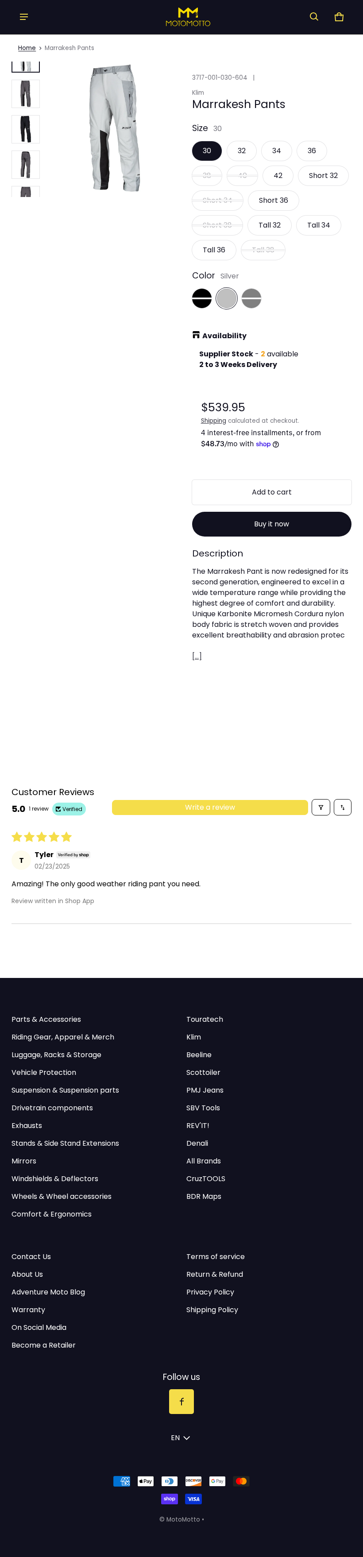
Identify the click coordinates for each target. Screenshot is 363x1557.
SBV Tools (203, 1108)
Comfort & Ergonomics (52, 1214)
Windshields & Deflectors (55, 1179)
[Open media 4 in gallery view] (26, 129)
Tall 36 (214, 250)
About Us (27, 1274)
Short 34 (217, 200)
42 (278, 175)
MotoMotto (183, 1519)
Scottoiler (203, 1072)
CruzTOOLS (205, 1179)
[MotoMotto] (169, 17)
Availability (224, 336)
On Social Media (39, 1327)
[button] (314, 16)
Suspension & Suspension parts (65, 1090)
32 (242, 151)
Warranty (28, 1310)
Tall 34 (318, 225)
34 (276, 151)
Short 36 (273, 200)
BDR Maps (203, 1196)
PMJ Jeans (205, 1090)
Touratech (204, 1019)
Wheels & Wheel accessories (62, 1196)
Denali (197, 1143)
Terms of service (215, 1257)
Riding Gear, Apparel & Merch (63, 1037)
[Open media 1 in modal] (114, 129)
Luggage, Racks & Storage (56, 1055)
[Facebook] (181, 1401)
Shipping (213, 421)
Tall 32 (270, 225)
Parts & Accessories (46, 1019)
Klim (193, 1037)
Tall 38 (263, 250)
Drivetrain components (52, 1108)
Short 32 (323, 175)
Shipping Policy (212, 1310)
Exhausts (27, 1125)
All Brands (203, 1161)
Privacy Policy (210, 1292)
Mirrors (24, 1161)
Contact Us (31, 1257)
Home (27, 48)
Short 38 (217, 225)
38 (207, 175)
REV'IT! (197, 1125)
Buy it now (271, 524)
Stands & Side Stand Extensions (65, 1143)
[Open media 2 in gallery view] (26, 94)
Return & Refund (214, 1274)
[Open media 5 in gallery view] (26, 165)
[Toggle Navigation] (24, 16)
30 (207, 151)
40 (242, 175)
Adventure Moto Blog (48, 1292)
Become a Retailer (44, 1345)
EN (175, 1438)
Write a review (210, 807)
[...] (197, 656)
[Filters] (321, 807)
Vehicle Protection (44, 1072)
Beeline (199, 1055)
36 (312, 151)
